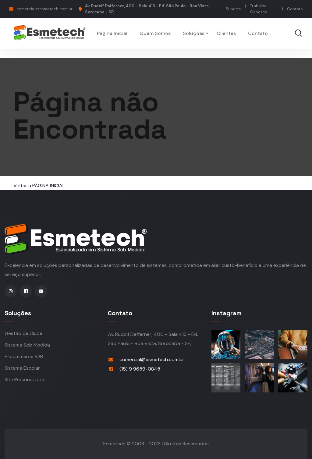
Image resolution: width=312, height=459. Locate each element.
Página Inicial (112, 33)
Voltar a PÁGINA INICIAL (39, 185)
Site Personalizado (25, 379)
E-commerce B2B (24, 356)
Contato (295, 9)
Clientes (226, 33)
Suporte (233, 9)
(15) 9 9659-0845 (139, 369)
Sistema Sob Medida (27, 345)
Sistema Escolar (22, 368)
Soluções (193, 33)
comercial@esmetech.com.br (44, 9)
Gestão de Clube (23, 333)
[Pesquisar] (298, 33)
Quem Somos (155, 33)
